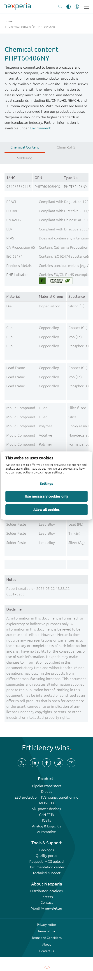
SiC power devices (46, 809)
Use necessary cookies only (46, 496)
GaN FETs (46, 815)
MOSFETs (46, 803)
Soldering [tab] (24, 158)
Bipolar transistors (46, 786)
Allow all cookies (46, 509)
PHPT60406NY (75, 187)
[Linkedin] (34, 762)
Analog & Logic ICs (46, 826)
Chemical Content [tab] (24, 147)
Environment (40, 128)
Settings (46, 484)
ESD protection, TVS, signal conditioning (46, 797)
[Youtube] (71, 762)
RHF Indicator (17, 275)
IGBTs (46, 820)
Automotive (46, 832)
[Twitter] (22, 762)
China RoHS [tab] (66, 147)
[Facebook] (46, 762)
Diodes (46, 791)
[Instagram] (58, 762)
